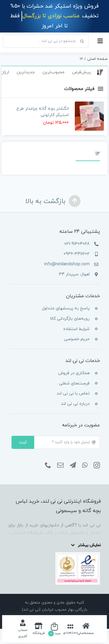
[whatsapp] (85, 465)
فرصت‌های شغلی (74, 383)
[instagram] (97, 465)
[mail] (60, 465)
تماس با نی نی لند (73, 393)
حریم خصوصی (77, 339)
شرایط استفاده (76, 329)
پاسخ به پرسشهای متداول (66, 308)
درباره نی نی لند (75, 404)
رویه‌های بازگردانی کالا (70, 319)
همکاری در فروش (74, 373)
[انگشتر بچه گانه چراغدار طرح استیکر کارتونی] (89, 116)
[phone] (48, 465)
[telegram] (73, 465)
